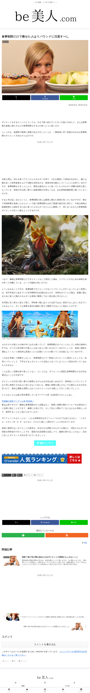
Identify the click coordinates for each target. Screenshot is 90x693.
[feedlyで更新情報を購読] (23, 535)
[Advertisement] (45, 113)
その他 (67, 686)
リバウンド (39, 475)
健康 (22, 686)
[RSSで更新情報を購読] (66, 535)
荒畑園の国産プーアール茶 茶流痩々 (18, 401)
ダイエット (7, 475)
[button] (83, 440)
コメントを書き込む (45, 644)
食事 (20, 475)
